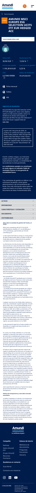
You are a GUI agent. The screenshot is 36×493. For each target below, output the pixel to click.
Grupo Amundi (8, 453)
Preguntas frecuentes (24, 451)
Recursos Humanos (6, 457)
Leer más (6, 122)
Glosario (23, 455)
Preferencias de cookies (20, 491)
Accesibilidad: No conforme (21, 488)
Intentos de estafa (19, 485)
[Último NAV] (12, 61)
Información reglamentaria (21, 487)
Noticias (6, 445)
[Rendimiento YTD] (27, 61)
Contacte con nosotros (11, 470)
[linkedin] (10, 477)
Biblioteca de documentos (24, 446)
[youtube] (16, 477)
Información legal (19, 490)
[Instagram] (4, 477)
